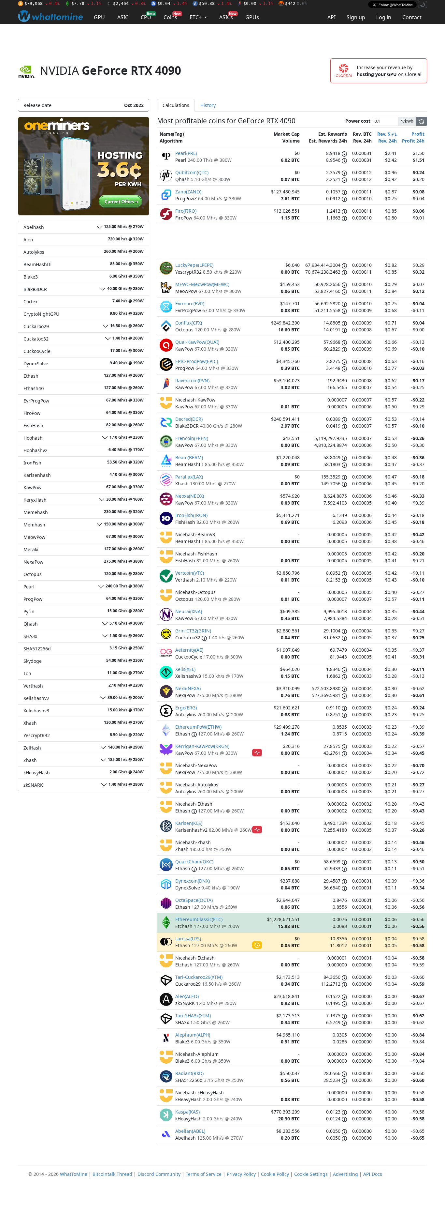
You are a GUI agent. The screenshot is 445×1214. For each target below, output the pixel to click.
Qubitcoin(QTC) (191, 172)
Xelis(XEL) (185, 669)
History (208, 105)
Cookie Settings (311, 1174)
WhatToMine (73, 1174)
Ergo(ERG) (186, 708)
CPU (148, 16)
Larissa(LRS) (188, 938)
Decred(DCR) (189, 419)
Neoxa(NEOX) (189, 496)
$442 (296, 3)
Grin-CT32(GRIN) (193, 631)
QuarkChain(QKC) (194, 861)
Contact (412, 17)
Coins (172, 16)
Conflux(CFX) (188, 323)
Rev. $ (384, 134)
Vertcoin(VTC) (189, 573)
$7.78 (86, 3)
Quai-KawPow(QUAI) (197, 342)
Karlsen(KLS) (188, 823)
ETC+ (196, 17)
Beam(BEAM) (189, 457)
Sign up (356, 17)
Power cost (357, 121)
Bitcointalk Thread (112, 1174)
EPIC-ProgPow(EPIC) (196, 361)
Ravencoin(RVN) (192, 380)
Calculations (176, 105)
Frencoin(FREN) (191, 438)
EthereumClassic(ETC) (199, 919)
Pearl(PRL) (186, 153)
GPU (99, 17)
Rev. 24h (387, 141)
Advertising (345, 1174)
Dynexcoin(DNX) (192, 881)
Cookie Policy (275, 1174)
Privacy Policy (241, 1174)
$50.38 (215, 3)
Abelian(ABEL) (190, 1131)
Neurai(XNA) (188, 611)
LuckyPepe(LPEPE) (194, 265)
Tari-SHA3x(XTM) (193, 1015)
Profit (417, 134)
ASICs (228, 16)
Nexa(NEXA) (188, 688)
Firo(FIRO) (185, 211)
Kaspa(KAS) (187, 1112)
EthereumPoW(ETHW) (198, 727)
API (331, 17)
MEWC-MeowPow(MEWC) (202, 284)
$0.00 (258, 3)
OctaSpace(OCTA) (194, 900)
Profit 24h (413, 141)
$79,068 (42, 3)
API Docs (372, 1174)
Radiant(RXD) (189, 1073)
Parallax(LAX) (189, 477)
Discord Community (158, 1174)
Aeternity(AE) (189, 650)
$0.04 (172, 3)
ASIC (122, 17)
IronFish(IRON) (191, 515)
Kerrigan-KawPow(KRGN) (202, 746)
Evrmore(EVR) (189, 303)
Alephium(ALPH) (192, 1035)
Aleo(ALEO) (187, 996)
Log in (383, 17)
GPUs (252, 17)
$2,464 (129, 3)
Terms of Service (204, 1174)
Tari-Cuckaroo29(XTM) (199, 977)
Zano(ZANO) (188, 192)
